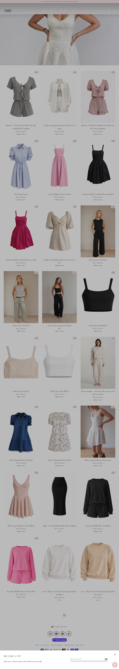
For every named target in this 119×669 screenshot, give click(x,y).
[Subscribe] (105, 659)
